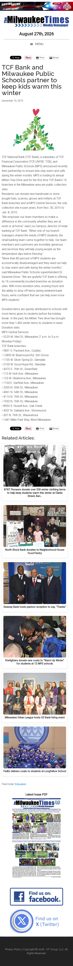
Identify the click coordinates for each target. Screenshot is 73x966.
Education (20, 784)
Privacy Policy (13, 949)
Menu (39, 44)
